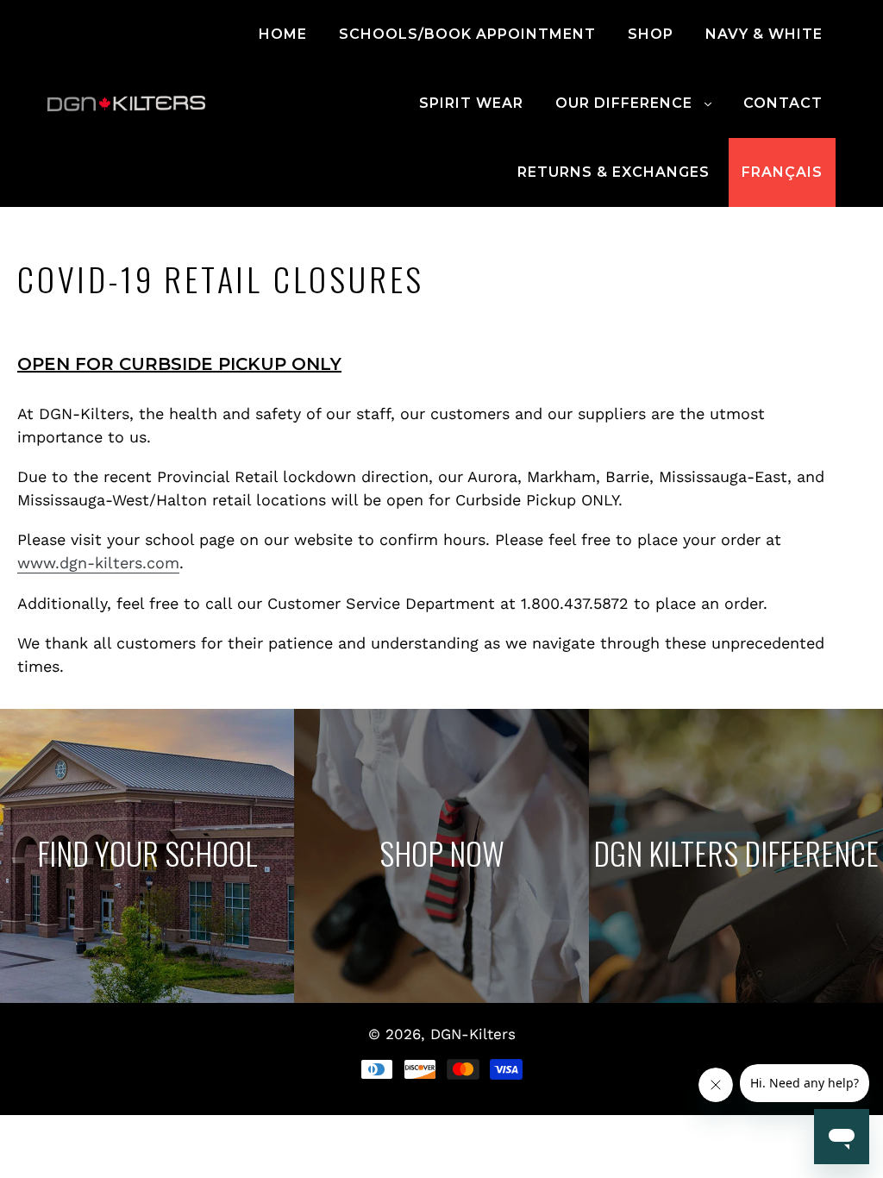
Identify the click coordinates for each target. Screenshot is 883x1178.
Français (782, 172)
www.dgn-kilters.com (98, 563)
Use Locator (147, 857)
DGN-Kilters (473, 1034)
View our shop (441, 857)
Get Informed (736, 857)
